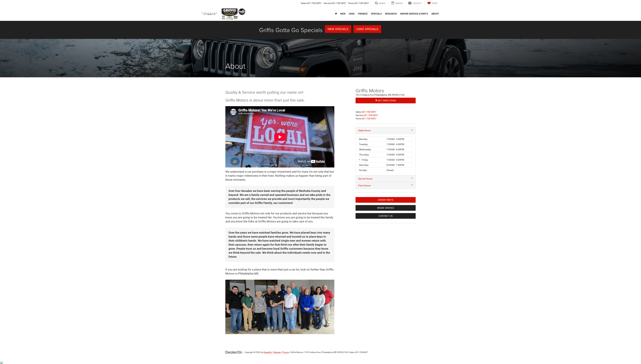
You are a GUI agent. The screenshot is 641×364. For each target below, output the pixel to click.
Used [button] (352, 13)
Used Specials (367, 29)
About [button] (435, 13)
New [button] (342, 13)
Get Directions (386, 100)
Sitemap (277, 352)
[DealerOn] (233, 352)
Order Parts (385, 200)
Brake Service (385, 208)
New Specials (338, 29)
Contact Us (386, 216)
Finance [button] (363, 13)
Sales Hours (364, 130)
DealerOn (268, 352)
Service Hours (365, 178)
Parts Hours (364, 185)
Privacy (285, 352)
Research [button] (391, 13)
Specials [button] (376, 13)
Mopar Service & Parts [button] (414, 13)
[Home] (336, 14)
